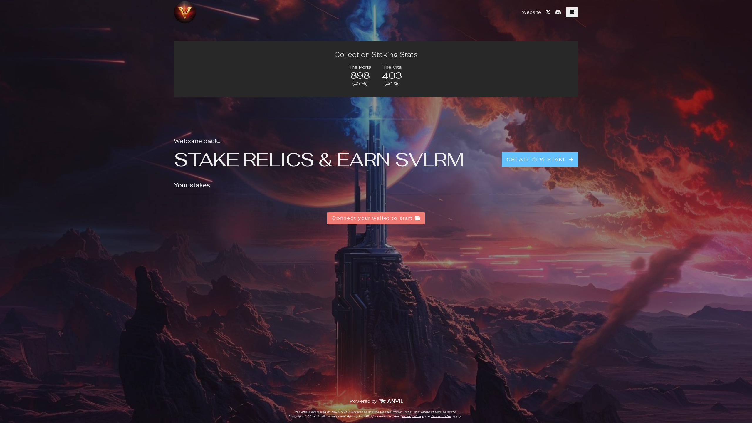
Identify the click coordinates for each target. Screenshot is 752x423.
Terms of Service (433, 412)
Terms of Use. (441, 416)
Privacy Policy (402, 412)
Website (531, 12)
